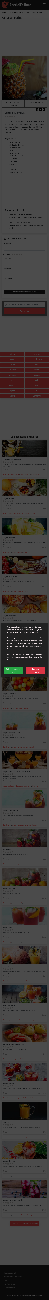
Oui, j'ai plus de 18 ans (13, 670)
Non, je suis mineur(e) (36, 670)
